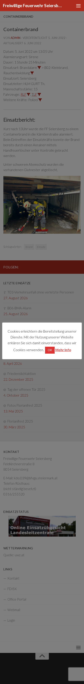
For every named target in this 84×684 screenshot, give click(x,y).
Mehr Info (63, 350)
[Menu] (78, 5)
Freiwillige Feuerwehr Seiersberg (33, 5)
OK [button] (50, 350)
